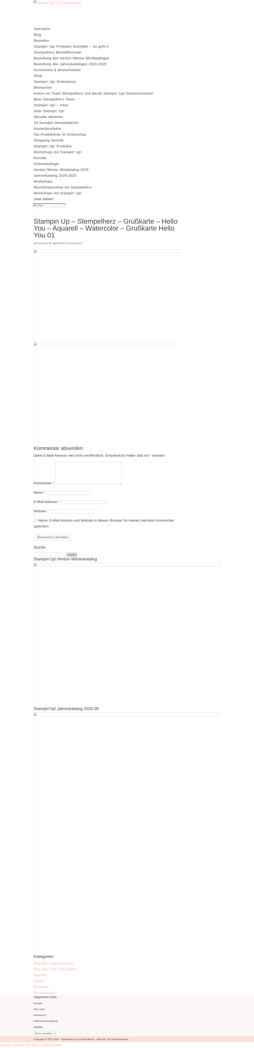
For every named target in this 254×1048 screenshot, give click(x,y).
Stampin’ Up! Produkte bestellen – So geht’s (71, 46)
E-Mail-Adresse (47, 502)
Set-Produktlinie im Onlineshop (60, 134)
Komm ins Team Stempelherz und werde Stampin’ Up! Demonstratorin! (93, 93)
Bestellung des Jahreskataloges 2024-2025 (70, 64)
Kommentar (44, 483)
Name (39, 492)
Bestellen (41, 40)
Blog (37, 35)
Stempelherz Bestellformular (58, 52)
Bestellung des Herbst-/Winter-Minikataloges (71, 58)
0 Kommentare (74, 243)
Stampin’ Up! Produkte (53, 146)
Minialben (41, 987)
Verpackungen (45, 992)
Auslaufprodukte (47, 128)
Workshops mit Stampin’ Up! (58, 152)
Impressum (40, 1015)
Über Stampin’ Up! (49, 111)
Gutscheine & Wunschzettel (57, 70)
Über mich (39, 1009)
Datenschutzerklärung (46, 1021)
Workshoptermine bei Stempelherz (63, 187)
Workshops (43, 181)
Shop (38, 76)
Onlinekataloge (46, 164)
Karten (39, 981)
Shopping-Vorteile (49, 140)
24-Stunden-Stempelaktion (56, 123)
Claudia (42, 243)
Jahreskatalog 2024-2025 (55, 175)
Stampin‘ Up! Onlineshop (55, 82)
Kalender (40, 975)
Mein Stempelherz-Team (54, 99)
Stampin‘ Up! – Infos (51, 105)
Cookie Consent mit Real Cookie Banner (31, 1045)
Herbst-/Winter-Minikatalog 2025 (61, 170)
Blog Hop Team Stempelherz (56, 969)
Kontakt (40, 158)
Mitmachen (43, 87)
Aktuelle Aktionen (48, 117)
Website (40, 511)
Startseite (42, 29)
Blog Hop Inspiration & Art (53, 963)
